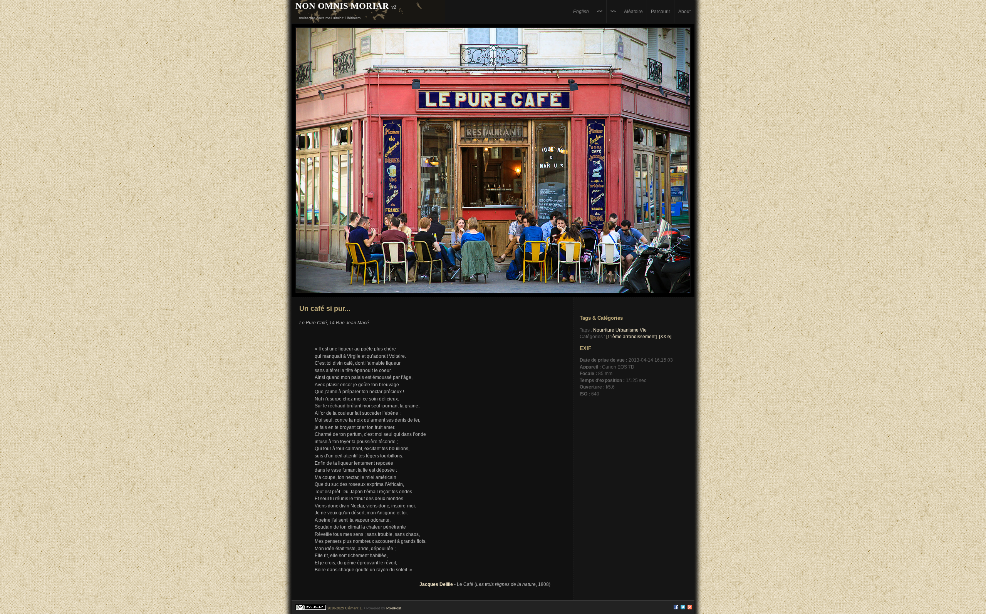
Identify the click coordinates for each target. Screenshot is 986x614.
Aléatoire (633, 11)
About (684, 11)
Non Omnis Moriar (342, 6)
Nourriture (603, 329)
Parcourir (660, 11)
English (581, 11)
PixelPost (393, 608)
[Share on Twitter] (683, 608)
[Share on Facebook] (676, 608)
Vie (643, 329)
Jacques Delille (436, 584)
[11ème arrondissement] (631, 336)
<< (599, 11)
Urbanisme (627, 329)
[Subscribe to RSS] (690, 608)
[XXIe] (665, 336)
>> (613, 11)
